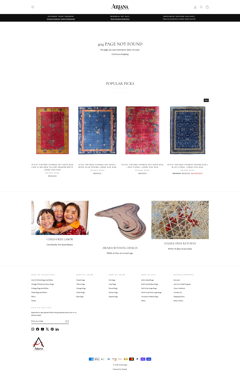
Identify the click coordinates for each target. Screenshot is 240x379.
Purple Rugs (80, 280)
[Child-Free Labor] (60, 218)
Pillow (33, 297)
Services (177, 280)
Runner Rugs (113, 292)
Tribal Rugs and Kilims (39, 292)
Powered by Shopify (120, 369)
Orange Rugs (81, 288)
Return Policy (178, 301)
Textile (33, 301)
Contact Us (178, 292)
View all (120, 90)
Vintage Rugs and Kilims (39, 288)
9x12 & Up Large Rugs (149, 288)
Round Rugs (113, 288)
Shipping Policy (179, 297)
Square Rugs (113, 297)
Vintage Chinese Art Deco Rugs (42, 284)
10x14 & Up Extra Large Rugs (151, 292)
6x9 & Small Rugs (147, 280)
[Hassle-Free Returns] (180, 220)
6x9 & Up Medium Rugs (149, 284)
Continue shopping (120, 54)
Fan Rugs (112, 280)
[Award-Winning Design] (120, 222)
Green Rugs (80, 292)
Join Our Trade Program (182, 284)
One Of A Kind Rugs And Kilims (42, 280)
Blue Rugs (79, 297)
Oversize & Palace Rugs (149, 297)
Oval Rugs (112, 284)
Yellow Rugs (80, 284)
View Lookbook (179, 288)
